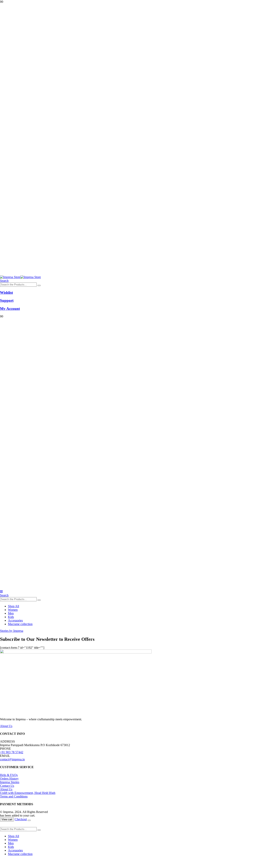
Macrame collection (20, 624)
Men (11, 613)
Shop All (13, 606)
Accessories (15, 620)
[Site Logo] (20, 277)
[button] (4, 280)
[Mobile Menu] (1, 591)
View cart (7, 819)
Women (13, 609)
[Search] (39, 285)
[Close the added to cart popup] (29, 820)
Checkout (21, 819)
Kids (11, 617)
